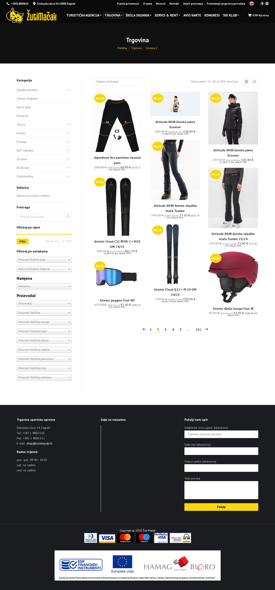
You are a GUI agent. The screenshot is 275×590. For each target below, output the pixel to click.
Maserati (22, 116)
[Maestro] (144, 542)
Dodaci (21, 133)
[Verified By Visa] (161, 542)
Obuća (21, 124)
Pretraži (68, 216)
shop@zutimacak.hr (39, 443)
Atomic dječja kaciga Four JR (233, 308)
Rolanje (22, 142)
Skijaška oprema (27, 90)
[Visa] (107, 542)
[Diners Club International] (90, 542)
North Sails (24, 107)
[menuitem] (128, 4)
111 (198, 329)
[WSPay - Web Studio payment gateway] (180, 542)
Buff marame (25, 150)
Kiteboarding (25, 176)
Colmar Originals (27, 98)
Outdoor (22, 159)
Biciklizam (23, 168)
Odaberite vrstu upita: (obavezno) (206, 428)
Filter (23, 241)
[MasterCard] (125, 542)
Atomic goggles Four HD (117, 300)
